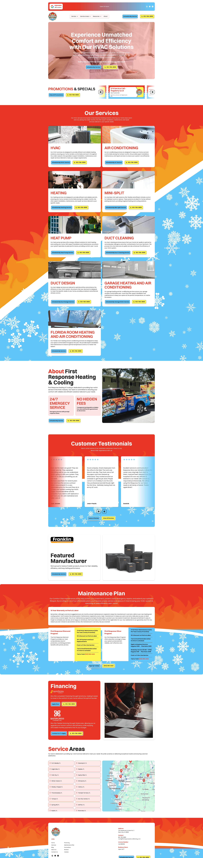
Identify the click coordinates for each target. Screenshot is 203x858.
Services (53, 845)
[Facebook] (147, 6)
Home (53, 843)
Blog (52, 847)
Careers (66, 852)
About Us (53, 849)
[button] (74, 16)
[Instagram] (150, 6)
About (105, 16)
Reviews (66, 849)
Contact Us (54, 852)
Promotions (67, 847)
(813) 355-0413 (90, 654)
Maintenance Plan (69, 845)
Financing (67, 843)
